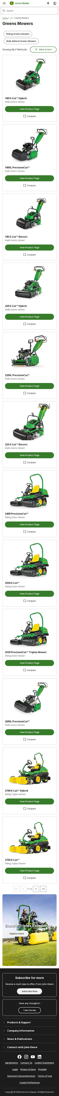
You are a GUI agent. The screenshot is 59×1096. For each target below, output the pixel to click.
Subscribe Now (29, 991)
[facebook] (19, 1057)
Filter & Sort (45, 49)
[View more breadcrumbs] (11, 18)
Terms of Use (45, 1076)
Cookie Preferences (30, 1082)
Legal (15, 1069)
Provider (42, 1069)
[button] (18, 34)
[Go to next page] (36, 889)
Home (5, 18)
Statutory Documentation (21, 1076)
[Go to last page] (43, 889)
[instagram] (26, 1057)
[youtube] (33, 1057)
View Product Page (29, 109)
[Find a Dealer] (48, 3)
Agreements (11, 1062)
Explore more (17, 933)
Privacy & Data (28, 1069)
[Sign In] (55, 3)
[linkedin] (39, 1057)
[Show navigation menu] (4, 3)
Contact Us (26, 1062)
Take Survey (29, 1010)
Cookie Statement (44, 1062)
